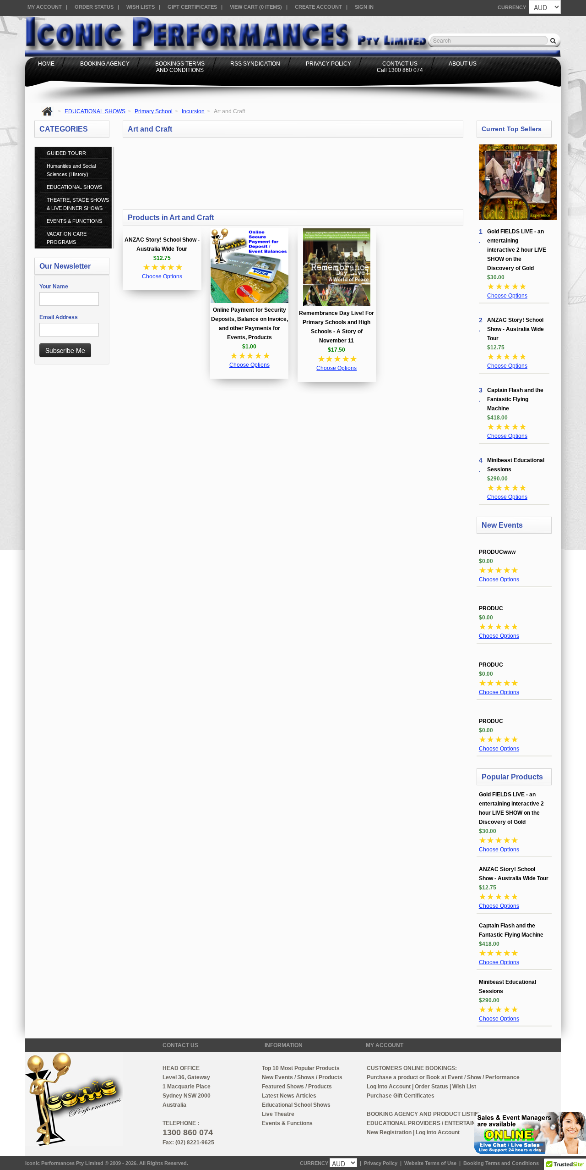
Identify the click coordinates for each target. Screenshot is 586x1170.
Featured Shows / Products (297, 1086)
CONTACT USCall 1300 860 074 (400, 67)
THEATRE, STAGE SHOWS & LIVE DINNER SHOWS (78, 204)
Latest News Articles (289, 1096)
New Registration (389, 1132)
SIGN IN (364, 7)
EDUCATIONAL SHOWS (95, 111)
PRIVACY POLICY (328, 64)
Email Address (58, 317)
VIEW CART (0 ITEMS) (256, 7)
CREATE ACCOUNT (318, 7)
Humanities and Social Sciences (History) (71, 170)
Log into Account (389, 1086)
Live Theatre (278, 1114)
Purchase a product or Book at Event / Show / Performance (443, 1077)
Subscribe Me (65, 350)
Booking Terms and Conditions (501, 1163)
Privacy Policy (380, 1163)
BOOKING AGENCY (105, 64)
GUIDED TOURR (66, 153)
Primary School (154, 111)
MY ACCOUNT (44, 7)
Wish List (464, 1086)
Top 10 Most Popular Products (301, 1068)
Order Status (431, 1086)
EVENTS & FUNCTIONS (74, 221)
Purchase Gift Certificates (400, 1096)
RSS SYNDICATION (255, 64)
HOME (46, 64)
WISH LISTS (140, 7)
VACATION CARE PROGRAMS (67, 238)
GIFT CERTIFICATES (192, 7)
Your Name (53, 286)
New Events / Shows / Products (302, 1077)
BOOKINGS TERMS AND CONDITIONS (180, 67)
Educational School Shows (296, 1105)
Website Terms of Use (430, 1163)
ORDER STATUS (94, 7)
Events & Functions (287, 1123)
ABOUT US (463, 64)
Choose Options (162, 276)
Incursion (193, 111)
